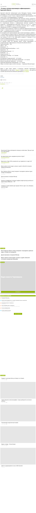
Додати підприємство (18, 313)
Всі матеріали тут (18, 291)
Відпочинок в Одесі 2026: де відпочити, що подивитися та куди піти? (16, 161)
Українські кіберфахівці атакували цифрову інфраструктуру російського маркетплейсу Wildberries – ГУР (17, 181)
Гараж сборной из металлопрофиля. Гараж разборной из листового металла (16, 400)
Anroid (27, 71)
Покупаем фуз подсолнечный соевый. (9, 422)
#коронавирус (2, 77)
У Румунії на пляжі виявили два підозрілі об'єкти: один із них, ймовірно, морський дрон (17, 186)
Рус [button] (32, 4)
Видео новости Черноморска (11, 277)
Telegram (17, 70)
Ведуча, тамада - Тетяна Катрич (8, 444)
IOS (23, 71)
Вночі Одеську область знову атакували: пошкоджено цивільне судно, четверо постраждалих (16, 172)
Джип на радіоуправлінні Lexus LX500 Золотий (11, 465)
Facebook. (27, 70)
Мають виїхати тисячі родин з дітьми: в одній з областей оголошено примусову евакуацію (16, 167)
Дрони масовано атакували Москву (9, 176)
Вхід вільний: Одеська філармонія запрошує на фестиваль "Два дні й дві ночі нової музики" (17, 151)
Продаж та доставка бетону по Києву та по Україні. (12, 378)
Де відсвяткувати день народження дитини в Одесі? (13, 156)
